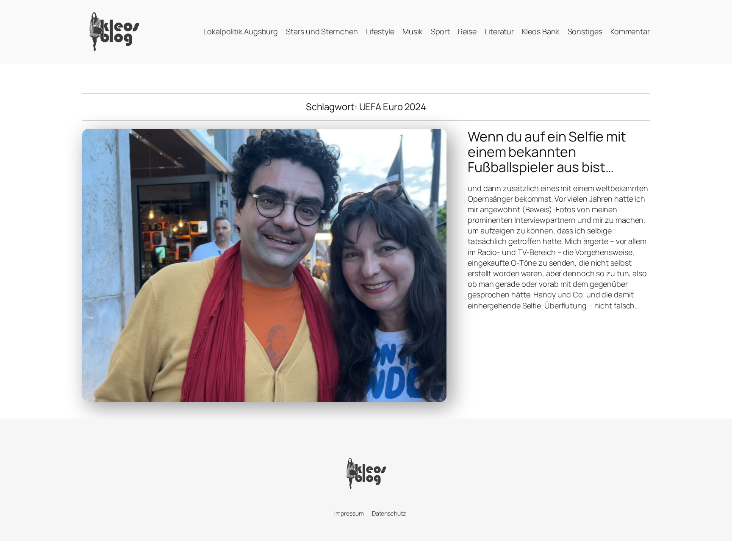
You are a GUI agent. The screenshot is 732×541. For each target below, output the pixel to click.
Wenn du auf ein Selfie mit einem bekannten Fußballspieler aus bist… (547, 152)
